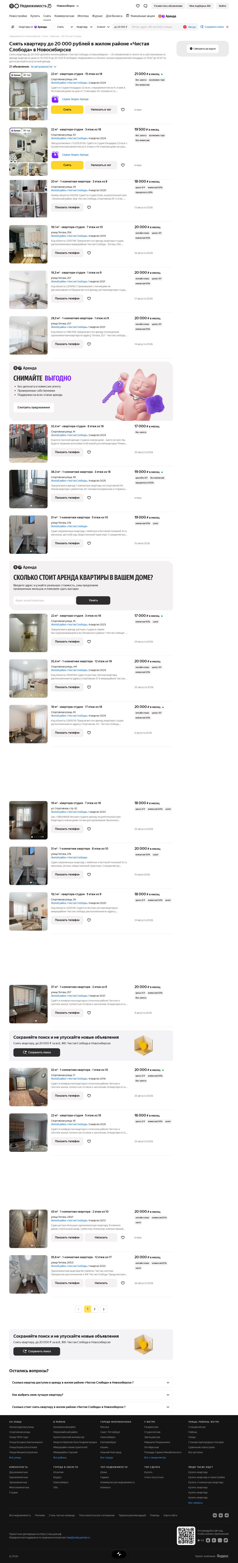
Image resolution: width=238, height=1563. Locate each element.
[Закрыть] (227, 26)
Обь (55, 1487)
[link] (222, 6)
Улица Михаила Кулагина (23, 1452)
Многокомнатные (19, 1487)
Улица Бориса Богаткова (23, 1447)
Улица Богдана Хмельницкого (26, 1442)
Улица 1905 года (18, 1437)
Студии (13, 1492)
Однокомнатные (18, 1477)
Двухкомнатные (18, 1472)
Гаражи (104, 1477)
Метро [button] (192, 27)
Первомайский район (65, 1432)
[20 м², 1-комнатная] (30, 200)
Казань (104, 1447)
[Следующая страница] (103, 1309)
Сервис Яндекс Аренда (75, 99)
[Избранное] (138, 6)
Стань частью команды (62, 1515)
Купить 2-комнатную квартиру (205, 1482)
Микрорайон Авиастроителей (70, 1447)
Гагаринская (151, 1427)
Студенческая (152, 1432)
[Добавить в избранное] (123, 109)
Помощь (154, 1515)
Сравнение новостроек (201, 1447)
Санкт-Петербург (110, 1432)
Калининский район (64, 1427)
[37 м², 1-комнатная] (30, 1006)
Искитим (58, 1472)
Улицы (192, 1437)
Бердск (57, 1477)
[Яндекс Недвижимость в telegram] (227, 1515)
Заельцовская (152, 1437)
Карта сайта (170, 1515)
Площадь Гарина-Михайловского (163, 1452)
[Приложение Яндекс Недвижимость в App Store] (208, 1540)
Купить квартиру (198, 1472)
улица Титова (58, 232)
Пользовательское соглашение (97, 1515)
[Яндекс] (223, 1556)
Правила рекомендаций (132, 1515)
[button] (145, 6)
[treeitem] (19, 16)
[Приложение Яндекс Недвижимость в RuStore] (226, 1540)
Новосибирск (108, 1437)
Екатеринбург (108, 1442)
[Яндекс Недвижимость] (30, 5)
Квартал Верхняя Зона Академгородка (75, 1442)
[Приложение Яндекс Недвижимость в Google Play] (214, 1540)
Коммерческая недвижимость (117, 1482)
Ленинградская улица (21, 1427)
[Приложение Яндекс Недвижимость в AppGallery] (220, 1540)
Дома (103, 1472)
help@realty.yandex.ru (78, 1537)
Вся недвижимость (20, 1515)
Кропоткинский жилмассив (68, 1437)
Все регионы (195, 1452)
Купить (148, 1472)
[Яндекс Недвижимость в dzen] (221, 1515)
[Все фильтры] (12, 26)
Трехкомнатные (18, 1482)
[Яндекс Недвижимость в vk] (215, 1515)
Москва (104, 1427)
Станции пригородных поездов (206, 1442)
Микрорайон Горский (65, 1452)
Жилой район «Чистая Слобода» (69, 82)
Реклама (40, 1515)
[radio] (94, 1309)
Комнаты (105, 1487)
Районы (192, 1432)
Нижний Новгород (110, 1452)
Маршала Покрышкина (157, 1442)
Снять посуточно (154, 1477)
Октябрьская (151, 1447)
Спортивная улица (61, 79)
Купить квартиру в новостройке (206, 1477)
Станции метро (197, 1427)
